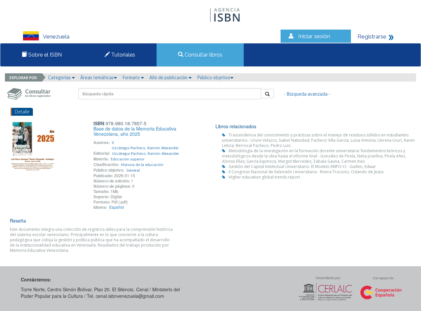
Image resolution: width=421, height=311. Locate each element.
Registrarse (372, 36)
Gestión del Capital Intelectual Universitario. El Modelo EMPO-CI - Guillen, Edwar (302, 166)
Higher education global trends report (264, 177)
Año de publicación (168, 77)
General (133, 170)
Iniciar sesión (314, 36)
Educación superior (127, 159)
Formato (131, 77)
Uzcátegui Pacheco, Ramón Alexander (145, 148)
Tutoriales (122, 55)
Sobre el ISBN (44, 55)
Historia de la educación (142, 164)
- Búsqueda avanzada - (307, 94)
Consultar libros (202, 55)
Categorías (60, 77)
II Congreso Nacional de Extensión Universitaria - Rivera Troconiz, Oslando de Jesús (306, 172)
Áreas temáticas (97, 77)
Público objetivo (213, 77)
